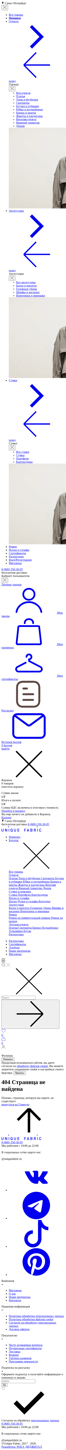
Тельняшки (16, 931)
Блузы (27, 931)
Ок (4, 1385)
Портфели (22, 458)
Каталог (6, 817)
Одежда (14, 875)
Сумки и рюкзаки (20, 891)
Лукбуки (14, 947)
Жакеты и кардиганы (29, 116)
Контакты (15, 1300)
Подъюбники (50, 927)
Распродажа (16, 934)
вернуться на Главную (15, 1104)
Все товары (16, 871)
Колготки (44, 901)
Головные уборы (26, 288)
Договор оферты (19, 1329)
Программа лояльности (23, 1361)
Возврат (14, 1354)
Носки (13, 901)
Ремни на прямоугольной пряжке (30, 917)
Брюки (37, 927)
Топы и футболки (27, 99)
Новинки (14, 836)
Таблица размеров (20, 1358)
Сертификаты (17, 944)
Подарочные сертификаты (25, 1348)
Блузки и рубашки (27, 106)
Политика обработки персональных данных (36, 1316)
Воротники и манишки (30, 295)
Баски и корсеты (26, 285)
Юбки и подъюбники (29, 109)
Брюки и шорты (26, 112)
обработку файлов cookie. (33, 1066)
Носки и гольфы (19, 898)
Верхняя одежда (26, 119)
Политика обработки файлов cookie (31, 1319)
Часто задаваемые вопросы (26, 1345)
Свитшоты (23, 102)
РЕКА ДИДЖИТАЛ (21, 1446)
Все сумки (22, 451)
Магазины (15, 954)
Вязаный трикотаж (28, 122)
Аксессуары (16, 904)
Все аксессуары (26, 282)
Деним (20, 125)
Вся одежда (23, 93)
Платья (20, 96)
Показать (8, 1059)
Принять (19, 1073)
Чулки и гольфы (28, 901)
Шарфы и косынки (28, 292)
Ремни (13, 914)
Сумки (20, 455)
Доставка (14, 1351)
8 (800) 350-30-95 (38, 824)
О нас (12, 1293)
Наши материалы (19, 950)
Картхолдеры (24, 461)
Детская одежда (18, 924)
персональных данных (45, 1420)
